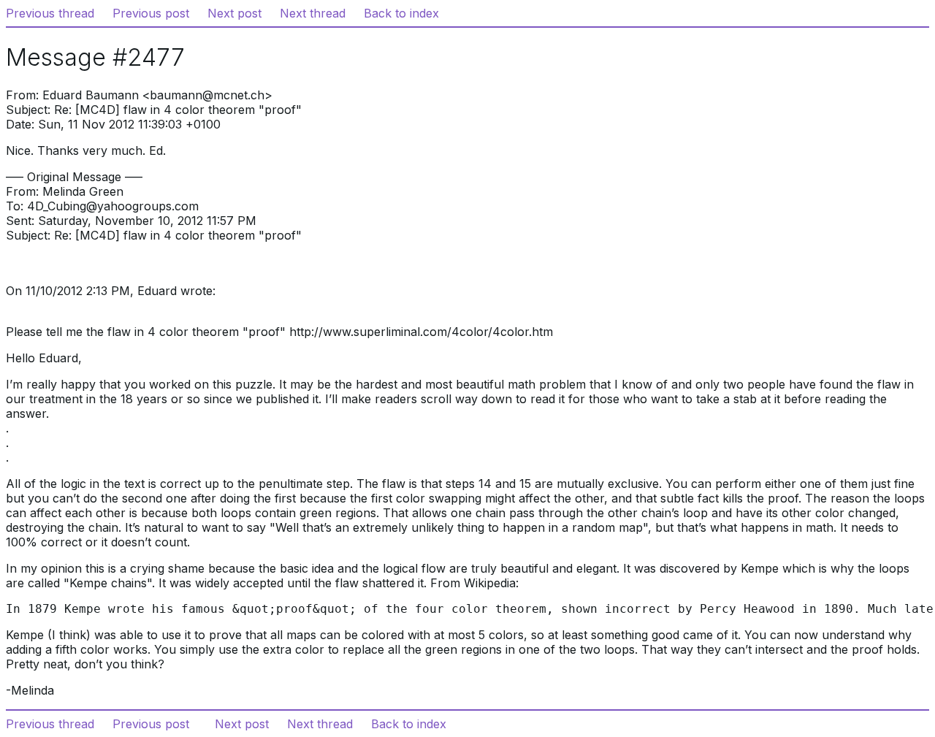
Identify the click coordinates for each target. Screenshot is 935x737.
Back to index (401, 13)
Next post (234, 13)
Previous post (150, 13)
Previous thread (50, 13)
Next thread (313, 13)
